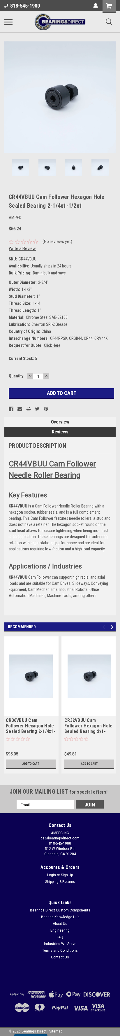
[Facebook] (11, 409)
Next (111, 97)
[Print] (28, 409)
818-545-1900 (25, 6)
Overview (60, 422)
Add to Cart (30, 763)
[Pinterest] (46, 409)
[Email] (19, 409)
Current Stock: (23, 358)
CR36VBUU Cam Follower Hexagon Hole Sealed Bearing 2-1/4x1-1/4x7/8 (30, 726)
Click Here (52, 345)
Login (51, 875)
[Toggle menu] (8, 22)
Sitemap (55, 1031)
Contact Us (60, 957)
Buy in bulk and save (49, 273)
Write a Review (22, 248)
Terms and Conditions (60, 951)
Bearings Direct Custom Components (60, 910)
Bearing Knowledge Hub (60, 917)
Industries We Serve (60, 944)
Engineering (60, 930)
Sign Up (67, 875)
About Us (60, 924)
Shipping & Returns (60, 882)
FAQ (60, 937)
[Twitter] (37, 409)
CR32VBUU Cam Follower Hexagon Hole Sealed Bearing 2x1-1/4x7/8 (88, 726)
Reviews (60, 432)
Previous (8, 97)
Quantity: (16, 376)
